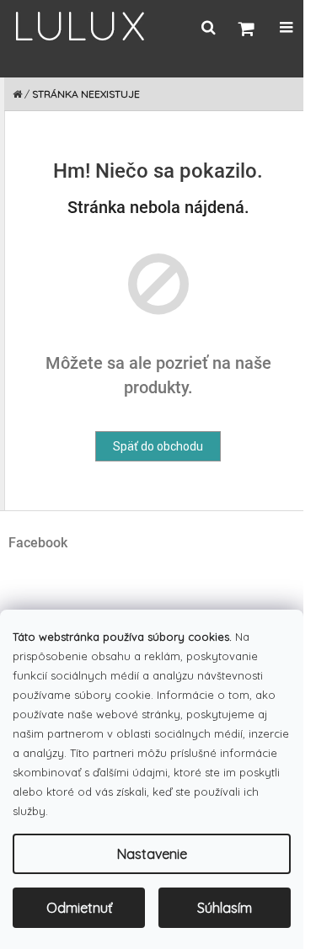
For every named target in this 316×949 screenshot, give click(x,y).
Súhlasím (224, 907)
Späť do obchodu (158, 446)
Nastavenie (152, 853)
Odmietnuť (79, 907)
